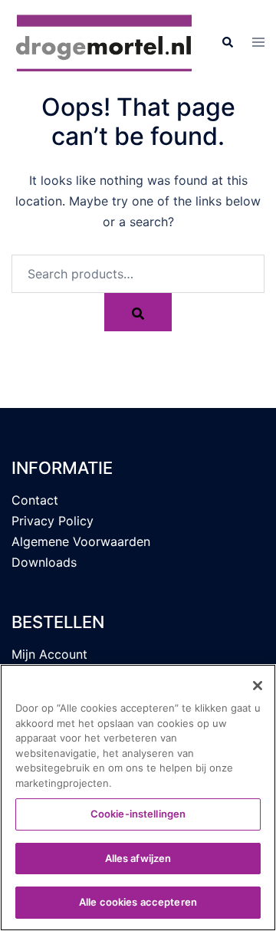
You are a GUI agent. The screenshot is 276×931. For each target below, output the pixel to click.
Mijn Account (49, 654)
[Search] (138, 312)
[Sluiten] (257, 685)
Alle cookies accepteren (138, 902)
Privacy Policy (53, 520)
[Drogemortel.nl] (105, 41)
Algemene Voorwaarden (81, 541)
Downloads (44, 562)
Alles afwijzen (138, 858)
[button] (227, 42)
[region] (138, 797)
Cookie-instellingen (138, 814)
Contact (35, 500)
